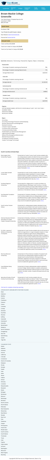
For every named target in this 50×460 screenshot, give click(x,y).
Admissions (9, 61)
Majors (35, 61)
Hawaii (2, 369)
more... (28, 168)
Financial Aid (13, 8)
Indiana (3, 377)
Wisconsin (3, 450)
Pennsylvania (4, 425)
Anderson (3, 294)
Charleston (3, 300)
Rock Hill (3, 333)
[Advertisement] (24, 54)
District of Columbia (6, 361)
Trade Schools (36, 8)
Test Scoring (17, 61)
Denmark (3, 310)
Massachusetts (4, 386)
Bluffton (3, 296)
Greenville (3, 319)
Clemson (3, 302)
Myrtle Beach (4, 325)
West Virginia (4, 452)
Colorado (3, 356)
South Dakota (4, 434)
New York (3, 417)
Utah (2, 440)
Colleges (20, 8)
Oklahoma (3, 421)
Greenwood (4, 321)
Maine (2, 390)
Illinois (2, 375)
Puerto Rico (4, 427)
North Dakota (4, 404)
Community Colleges (27, 8)
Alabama (3, 348)
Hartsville (3, 323)
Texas (2, 438)
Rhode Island (4, 429)
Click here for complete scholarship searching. (12, 287)
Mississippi (3, 398)
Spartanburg (4, 335)
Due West (3, 312)
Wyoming (3, 454)
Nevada (3, 415)
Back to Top (38, 458)
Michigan (3, 392)
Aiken (2, 292)
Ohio (2, 419)
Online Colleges (43, 8)
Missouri (3, 396)
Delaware (3, 363)
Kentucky (3, 381)
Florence (3, 315)
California (3, 354)
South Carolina (4, 432)
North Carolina (4, 402)
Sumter (3, 337)
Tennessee (3, 436)
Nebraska (3, 406)
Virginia (3, 442)
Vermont (3, 446)
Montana (3, 400)
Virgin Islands (4, 444)
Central (3, 298)
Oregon (3, 423)
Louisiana (3, 384)
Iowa (2, 371)
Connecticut (4, 359)
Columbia (3, 306)
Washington (4, 448)
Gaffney (3, 317)
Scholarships (6, 8)
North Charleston (5, 329)
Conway (3, 308)
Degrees (30, 61)
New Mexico (4, 413)
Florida (2, 365)
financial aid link (11, 37)
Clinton (2, 304)
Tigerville (3, 340)
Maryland (3, 388)
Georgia (3, 367)
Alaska (2, 346)
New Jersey (3, 411)
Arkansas (3, 350)
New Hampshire (5, 409)
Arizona (3, 352)
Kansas (2, 379)
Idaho (2, 373)
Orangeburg (4, 331)
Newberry (3, 327)
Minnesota (3, 394)
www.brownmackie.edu (13, 34)
